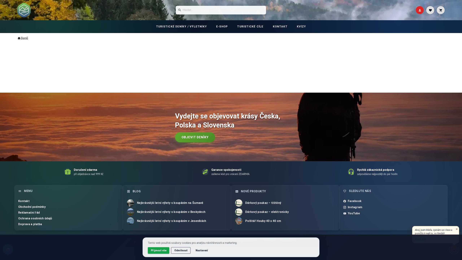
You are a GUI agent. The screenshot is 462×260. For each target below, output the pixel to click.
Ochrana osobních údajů (35, 218)
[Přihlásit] (420, 10)
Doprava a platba (30, 224)
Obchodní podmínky (32, 207)
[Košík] (441, 10)
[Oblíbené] (430, 10)
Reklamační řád (29, 212)
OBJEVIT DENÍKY (195, 137)
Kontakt (24, 201)
